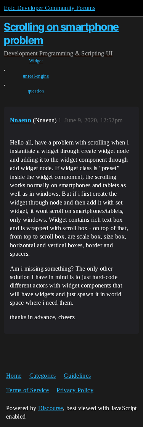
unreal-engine (36, 76)
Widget (36, 60)
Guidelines (77, 375)
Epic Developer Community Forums (49, 8)
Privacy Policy (74, 390)
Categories (42, 375)
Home (13, 375)
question (36, 91)
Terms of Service (27, 390)
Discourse (50, 408)
